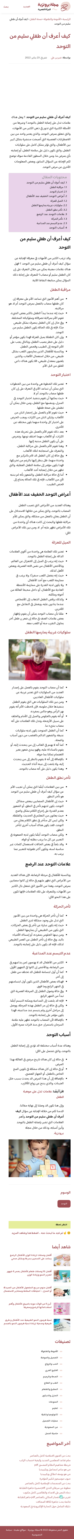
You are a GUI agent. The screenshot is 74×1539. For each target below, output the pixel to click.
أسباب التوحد (56, 227)
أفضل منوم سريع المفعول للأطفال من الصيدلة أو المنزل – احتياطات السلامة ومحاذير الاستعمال (27, 1289)
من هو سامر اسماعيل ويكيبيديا (55, 1469)
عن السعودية (51, 1427)
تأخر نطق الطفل (54, 209)
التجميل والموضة (49, 1358)
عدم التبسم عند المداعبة (49, 223)
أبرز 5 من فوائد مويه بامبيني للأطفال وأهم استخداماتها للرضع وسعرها (30, 1305)
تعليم (55, 1408)
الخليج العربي (51, 1370)
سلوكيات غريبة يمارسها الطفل (46, 205)
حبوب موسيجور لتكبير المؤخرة (55, 1479)
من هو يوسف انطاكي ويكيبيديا (55, 1474)
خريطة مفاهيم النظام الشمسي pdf (52, 1465)
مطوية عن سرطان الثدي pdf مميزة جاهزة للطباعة (45, 1488)
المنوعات (53, 1402)
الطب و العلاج (51, 1383)
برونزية (59, 1133)
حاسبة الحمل (51, 1434)
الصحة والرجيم (50, 1377)
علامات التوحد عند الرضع (51, 214)
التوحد (64, 1204)
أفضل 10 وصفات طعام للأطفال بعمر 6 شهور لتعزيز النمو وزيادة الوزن (29, 1273)
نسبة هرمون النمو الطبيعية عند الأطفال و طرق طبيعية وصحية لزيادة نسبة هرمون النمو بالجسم (28, 1322)
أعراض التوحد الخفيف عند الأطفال (45, 196)
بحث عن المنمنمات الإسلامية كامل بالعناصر (48, 1483)
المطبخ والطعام (50, 1389)
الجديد (26, 7)
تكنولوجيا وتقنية (49, 1415)
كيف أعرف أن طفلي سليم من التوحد (45, 182)
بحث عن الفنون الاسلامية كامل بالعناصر (50, 1456)
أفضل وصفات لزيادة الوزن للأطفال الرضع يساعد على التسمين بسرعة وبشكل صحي (31, 1257)
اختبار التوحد (56, 191)
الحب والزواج (51, 1364)
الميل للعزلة (56, 201)
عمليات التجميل (50, 1421)
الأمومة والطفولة (49, 1351)
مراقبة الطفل (56, 187)
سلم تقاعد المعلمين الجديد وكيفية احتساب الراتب (45, 1460)
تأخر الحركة (57, 219)
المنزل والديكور (50, 1396)
